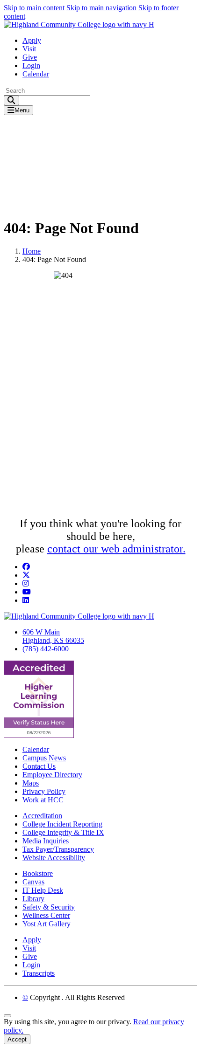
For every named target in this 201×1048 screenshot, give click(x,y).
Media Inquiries (45, 841)
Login (31, 65)
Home (31, 251)
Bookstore (37, 873)
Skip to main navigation (101, 8)
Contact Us (39, 766)
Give (29, 57)
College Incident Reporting (62, 824)
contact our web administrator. (116, 549)
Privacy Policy (43, 791)
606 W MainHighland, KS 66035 (53, 636)
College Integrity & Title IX (63, 832)
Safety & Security (48, 907)
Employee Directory (52, 775)
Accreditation (42, 816)
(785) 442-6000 (45, 649)
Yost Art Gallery (46, 924)
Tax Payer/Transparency (58, 849)
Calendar (35, 74)
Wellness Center (46, 915)
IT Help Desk (42, 890)
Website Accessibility (53, 858)
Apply (31, 40)
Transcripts (38, 973)
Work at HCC (43, 800)
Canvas (33, 882)
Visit (29, 49)
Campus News (44, 758)
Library (33, 899)
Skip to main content (34, 8)
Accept (17, 1039)
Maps (30, 783)
